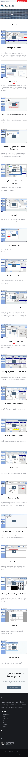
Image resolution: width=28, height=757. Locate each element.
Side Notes (14, 562)
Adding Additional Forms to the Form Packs (14, 182)
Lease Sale (14, 467)
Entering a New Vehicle (14, 47)
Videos (4, 716)
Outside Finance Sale (14, 307)
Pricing (4, 720)
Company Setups (14, 81)
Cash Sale (14, 215)
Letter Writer (14, 657)
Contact (4, 726)
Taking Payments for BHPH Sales (14, 371)
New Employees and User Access (14, 114)
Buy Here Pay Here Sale (14, 341)
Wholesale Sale (14, 245)
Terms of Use (11, 754)
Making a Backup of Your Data (14, 531)
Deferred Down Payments (14, 403)
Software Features (6, 714)
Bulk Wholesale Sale (14, 275)
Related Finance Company (14, 435)
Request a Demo (22, 1)
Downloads (5, 724)
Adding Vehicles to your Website (14, 593)
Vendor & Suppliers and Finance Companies (14, 147)
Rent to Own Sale (14, 498)
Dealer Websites (6, 718)
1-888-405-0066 (5, 1)
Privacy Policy (17, 754)
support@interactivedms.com (8, 736)
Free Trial (4, 722)
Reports (14, 625)
